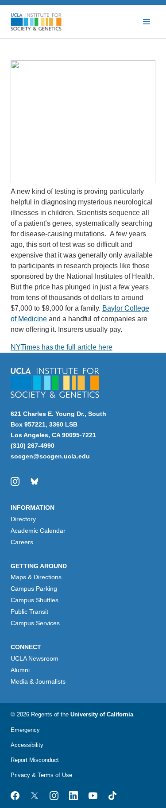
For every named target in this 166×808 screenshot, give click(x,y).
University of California (101, 714)
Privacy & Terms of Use (41, 775)
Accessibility (27, 745)
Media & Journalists (38, 681)
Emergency (25, 730)
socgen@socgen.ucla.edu (50, 456)
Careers (22, 542)
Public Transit (29, 611)
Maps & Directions (36, 577)
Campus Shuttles (34, 600)
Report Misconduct (35, 760)
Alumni (20, 669)
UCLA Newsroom (34, 658)
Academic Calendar (38, 530)
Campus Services (35, 623)
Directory (23, 519)
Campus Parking (34, 588)
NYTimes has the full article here (61, 347)
